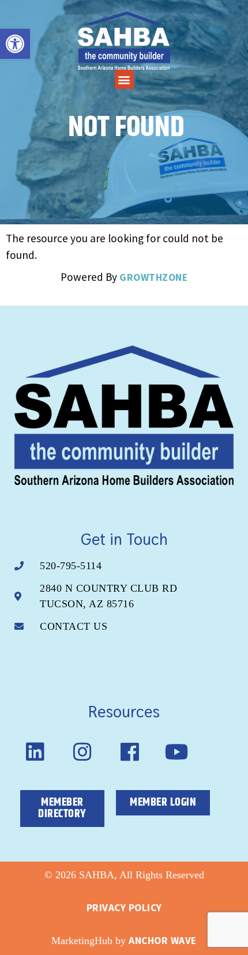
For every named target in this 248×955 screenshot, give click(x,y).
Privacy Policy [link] (124, 907)
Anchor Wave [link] (163, 940)
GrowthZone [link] (153, 277)
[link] (15, 44)
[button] (124, 79)
